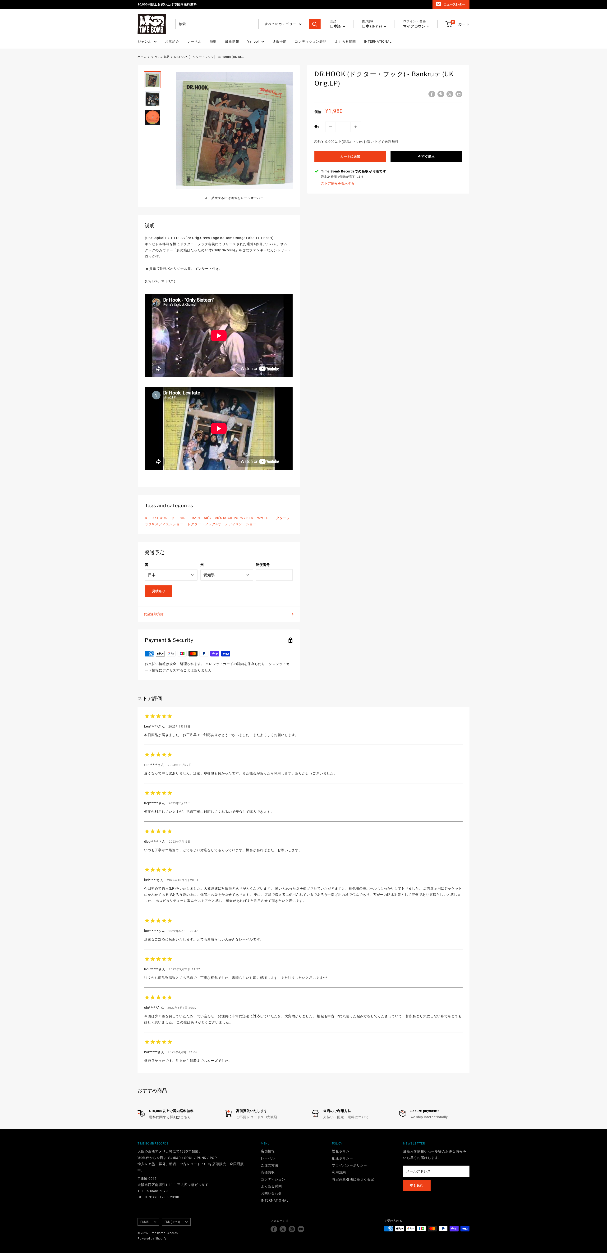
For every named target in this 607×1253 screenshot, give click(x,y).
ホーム (142, 57)
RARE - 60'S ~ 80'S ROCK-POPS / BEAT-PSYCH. (230, 518)
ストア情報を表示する (337, 183)
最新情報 (232, 41)
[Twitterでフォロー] (283, 1229)
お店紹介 (172, 41)
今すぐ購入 (426, 156)
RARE (183, 518)
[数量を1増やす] (356, 127)
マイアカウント (416, 26)
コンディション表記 (310, 41)
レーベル (194, 41)
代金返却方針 (154, 614)
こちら (185, 1117)
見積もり (158, 591)
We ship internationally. (429, 1117)
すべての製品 (160, 57)
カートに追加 (350, 156)
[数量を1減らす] (331, 127)
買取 (213, 41)
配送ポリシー (342, 1158)
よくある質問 (345, 41)
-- (315, 94)
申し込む (416, 1185)
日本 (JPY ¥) (172, 1222)
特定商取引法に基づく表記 (353, 1179)
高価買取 (268, 1172)
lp (173, 518)
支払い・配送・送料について (346, 1117)
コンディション (273, 1179)
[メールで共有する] (458, 94)
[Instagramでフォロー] (292, 1229)
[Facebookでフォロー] (274, 1229)
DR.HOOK (159, 518)
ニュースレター (454, 4)
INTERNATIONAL (377, 41)
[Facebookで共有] (431, 94)
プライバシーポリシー (349, 1165)
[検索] (315, 24)
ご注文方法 (269, 1165)
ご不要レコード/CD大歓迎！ (258, 1117)
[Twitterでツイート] (449, 94)
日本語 (144, 1222)
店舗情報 (268, 1151)
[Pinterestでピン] (440, 94)
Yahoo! (253, 41)
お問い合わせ (271, 1193)
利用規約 (339, 1172)
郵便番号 (263, 565)
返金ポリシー (342, 1151)
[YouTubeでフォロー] (301, 1229)
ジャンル (145, 41)
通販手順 (279, 41)
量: (316, 127)
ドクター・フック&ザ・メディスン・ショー (221, 524)
